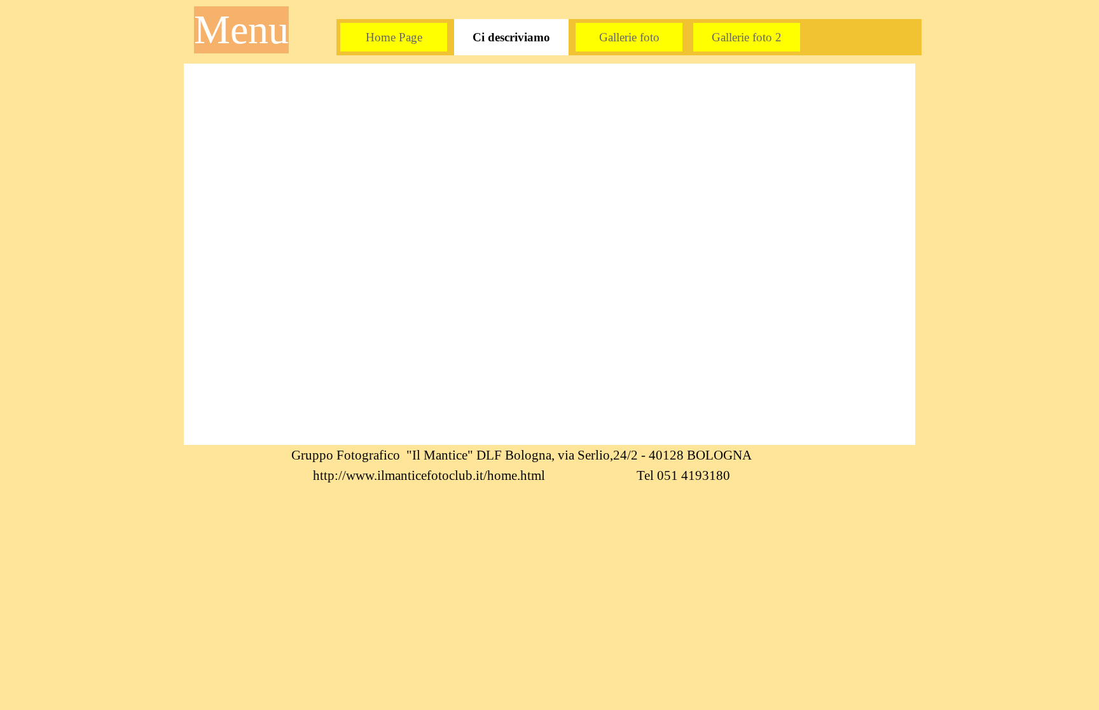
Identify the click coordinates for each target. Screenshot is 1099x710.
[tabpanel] (521, 465)
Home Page (394, 37)
